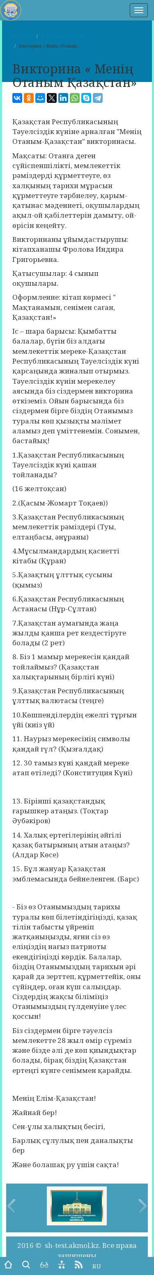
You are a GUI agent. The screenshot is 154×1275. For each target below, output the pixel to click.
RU (96, 1266)
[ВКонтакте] (17, 98)
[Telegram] (98, 98)
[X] (52, 98)
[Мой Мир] (40, 98)
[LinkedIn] (63, 98)
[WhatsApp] (75, 98)
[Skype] (86, 98)
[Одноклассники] (29, 98)
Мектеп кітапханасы (62, 36)
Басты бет (22, 36)
